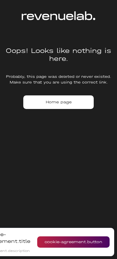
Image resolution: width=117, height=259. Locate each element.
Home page (59, 102)
